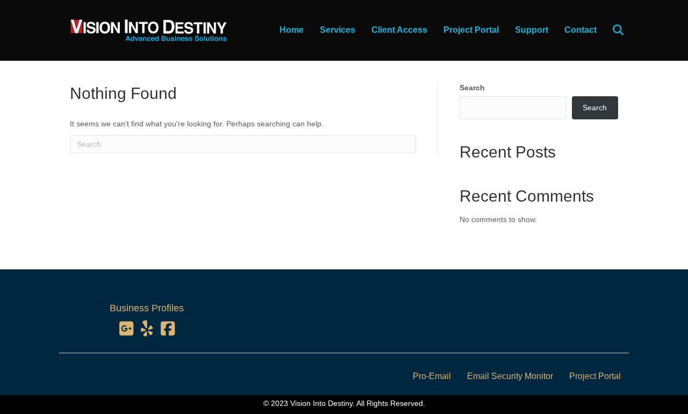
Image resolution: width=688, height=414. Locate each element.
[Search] (611, 30)
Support (531, 29)
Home (292, 29)
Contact (580, 29)
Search (472, 87)
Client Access (399, 29)
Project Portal (471, 29)
